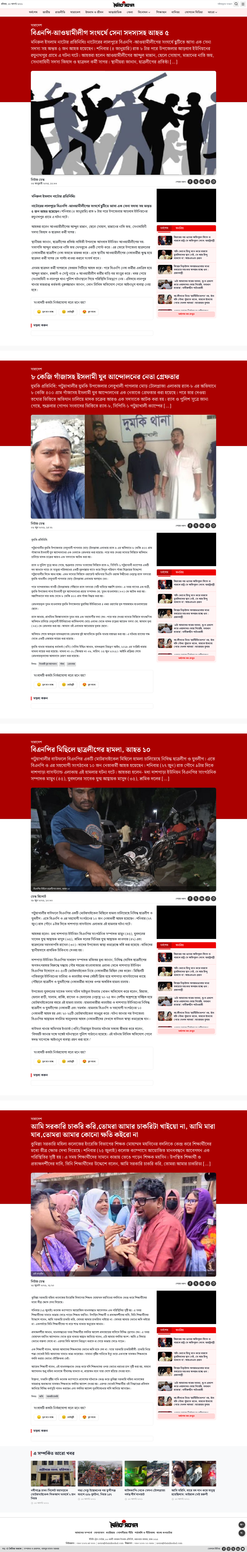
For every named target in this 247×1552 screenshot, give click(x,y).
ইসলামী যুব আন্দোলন (48, 664)
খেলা (130, 12)
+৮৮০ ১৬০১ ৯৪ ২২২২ (85, 1543)
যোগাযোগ (99, 1533)
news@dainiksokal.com (111, 1543)
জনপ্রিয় (180, 228)
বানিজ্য (176, 12)
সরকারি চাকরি (52, 1396)
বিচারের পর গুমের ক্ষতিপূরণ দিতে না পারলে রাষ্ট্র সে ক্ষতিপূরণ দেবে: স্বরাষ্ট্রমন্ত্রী (194, 239)
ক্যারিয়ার (110, 1533)
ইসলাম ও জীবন (94, 12)
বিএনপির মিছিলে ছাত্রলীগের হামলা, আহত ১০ (91, 749)
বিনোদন (143, 12)
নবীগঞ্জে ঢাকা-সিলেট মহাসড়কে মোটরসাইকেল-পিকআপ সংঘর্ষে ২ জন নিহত (53, 1495)
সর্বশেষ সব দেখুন (186, 314)
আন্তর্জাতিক (115, 12)
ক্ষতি (41, 1396)
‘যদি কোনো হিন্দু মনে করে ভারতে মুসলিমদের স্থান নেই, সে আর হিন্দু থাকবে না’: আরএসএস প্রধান (191, 255)
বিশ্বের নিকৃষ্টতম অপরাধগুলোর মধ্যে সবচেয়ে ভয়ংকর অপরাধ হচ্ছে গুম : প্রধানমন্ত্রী (191, 270)
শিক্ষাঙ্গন (161, 12)
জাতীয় (46, 12)
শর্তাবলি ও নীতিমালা (145, 1533)
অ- (241, 1533)
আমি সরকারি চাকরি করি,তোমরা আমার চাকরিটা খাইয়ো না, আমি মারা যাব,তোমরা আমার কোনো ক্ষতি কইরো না (123, 1130)
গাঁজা (62, 664)
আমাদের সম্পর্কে (83, 1533)
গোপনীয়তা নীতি (124, 1533)
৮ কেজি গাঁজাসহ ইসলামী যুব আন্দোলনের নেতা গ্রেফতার (105, 377)
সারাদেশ (75, 12)
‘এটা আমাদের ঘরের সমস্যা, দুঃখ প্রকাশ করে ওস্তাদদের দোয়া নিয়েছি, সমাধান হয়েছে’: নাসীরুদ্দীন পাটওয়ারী (193, 285)
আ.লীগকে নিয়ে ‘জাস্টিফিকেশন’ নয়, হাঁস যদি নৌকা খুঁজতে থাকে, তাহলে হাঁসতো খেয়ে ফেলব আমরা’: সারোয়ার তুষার (194, 300)
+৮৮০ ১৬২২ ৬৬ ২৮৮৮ (144, 1543)
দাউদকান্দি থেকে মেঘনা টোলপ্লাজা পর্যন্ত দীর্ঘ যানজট (145, 1493)
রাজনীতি (60, 12)
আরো (211, 12)
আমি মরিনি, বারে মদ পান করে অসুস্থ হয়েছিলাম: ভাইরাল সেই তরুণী (193, 1493)
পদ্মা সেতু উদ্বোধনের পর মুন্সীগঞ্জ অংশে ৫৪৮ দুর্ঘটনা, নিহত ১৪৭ (97, 1493)
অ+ (242, 1524)
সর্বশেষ (33, 12)
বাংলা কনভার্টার (164, 1533)
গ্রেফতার (71, 664)
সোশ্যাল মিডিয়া (194, 12)
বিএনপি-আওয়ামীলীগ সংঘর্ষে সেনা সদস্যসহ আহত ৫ (100, 33)
